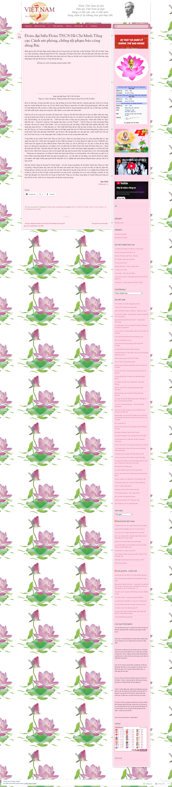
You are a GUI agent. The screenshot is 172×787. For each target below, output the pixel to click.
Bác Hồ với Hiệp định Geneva (123, 340)
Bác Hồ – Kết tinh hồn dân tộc (123, 486)
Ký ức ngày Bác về (120, 423)
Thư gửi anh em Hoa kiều (100, 223)
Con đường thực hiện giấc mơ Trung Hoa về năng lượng (131, 601)
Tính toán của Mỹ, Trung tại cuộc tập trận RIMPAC (129, 597)
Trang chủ (28, 26)
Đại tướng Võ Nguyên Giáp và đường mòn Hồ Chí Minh (130, 435)
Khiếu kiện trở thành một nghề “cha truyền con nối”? (129, 559)
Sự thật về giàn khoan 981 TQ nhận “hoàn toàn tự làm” (130, 604)
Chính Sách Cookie (30, 783)
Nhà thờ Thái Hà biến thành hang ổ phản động (128, 541)
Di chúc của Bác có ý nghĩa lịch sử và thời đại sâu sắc (130, 479)
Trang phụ (93, 26)
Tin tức (96, 207)
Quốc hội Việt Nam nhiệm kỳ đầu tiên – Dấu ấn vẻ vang (130, 311)
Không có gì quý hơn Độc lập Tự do (125, 252)
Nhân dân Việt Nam (126, 521)
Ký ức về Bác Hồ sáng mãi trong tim (125, 362)
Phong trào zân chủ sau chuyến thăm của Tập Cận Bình (131, 525)
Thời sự (91, 207)
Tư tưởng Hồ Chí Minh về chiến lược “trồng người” (129, 249)
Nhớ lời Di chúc (40, 26)
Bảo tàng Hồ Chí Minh (121, 237)
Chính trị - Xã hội (76, 207)
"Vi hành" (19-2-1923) (121, 269)
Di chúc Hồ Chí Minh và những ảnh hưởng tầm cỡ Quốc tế (131, 445)
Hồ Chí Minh (84, 207)
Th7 (19, 35)
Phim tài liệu (78, 26)
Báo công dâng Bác (58, 207)
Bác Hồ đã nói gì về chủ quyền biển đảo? (126, 503)
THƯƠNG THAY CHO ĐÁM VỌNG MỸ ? (126, 608)
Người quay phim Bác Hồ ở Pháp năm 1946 (127, 500)
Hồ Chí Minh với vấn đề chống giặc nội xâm (127, 304)
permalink (38, 209)
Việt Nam (39, 10)
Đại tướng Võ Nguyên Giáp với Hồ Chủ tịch (127, 432)
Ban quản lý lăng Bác (121, 234)
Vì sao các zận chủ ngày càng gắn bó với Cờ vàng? (129, 532)
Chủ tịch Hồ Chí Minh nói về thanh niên (126, 307)
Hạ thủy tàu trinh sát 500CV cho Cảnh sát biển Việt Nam (131, 575)
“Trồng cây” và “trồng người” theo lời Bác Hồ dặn (129, 282)
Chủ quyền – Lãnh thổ (127, 571)
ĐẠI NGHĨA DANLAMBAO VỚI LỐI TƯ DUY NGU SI (130, 529)
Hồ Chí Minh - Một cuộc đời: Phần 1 (125, 259)
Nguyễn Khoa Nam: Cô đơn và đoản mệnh (127, 266)
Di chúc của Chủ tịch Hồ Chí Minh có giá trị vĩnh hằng (130, 457)
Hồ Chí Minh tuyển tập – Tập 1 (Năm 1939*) (127, 493)
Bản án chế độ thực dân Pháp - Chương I (126, 256)
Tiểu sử (68, 26)
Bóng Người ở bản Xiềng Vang (123, 466)
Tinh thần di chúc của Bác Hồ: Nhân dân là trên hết (129, 454)
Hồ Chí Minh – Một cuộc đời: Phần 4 (125, 273)
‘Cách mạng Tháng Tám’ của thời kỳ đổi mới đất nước (130, 482)
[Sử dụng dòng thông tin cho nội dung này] (115, 521)
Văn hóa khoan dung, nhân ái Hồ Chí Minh (127, 358)
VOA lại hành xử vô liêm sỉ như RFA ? (125, 550)
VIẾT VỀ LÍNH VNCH (121, 563)
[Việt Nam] (90, 11)
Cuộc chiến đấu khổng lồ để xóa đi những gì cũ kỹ (129, 336)
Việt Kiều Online (119, 222)
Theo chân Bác (58, 26)
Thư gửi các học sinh (121, 263)
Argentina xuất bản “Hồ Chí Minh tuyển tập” (127, 489)
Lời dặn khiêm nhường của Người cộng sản (127, 349)
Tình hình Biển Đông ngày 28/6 (123, 617)
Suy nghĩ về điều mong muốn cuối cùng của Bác (128, 470)
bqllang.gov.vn (103, 184)
